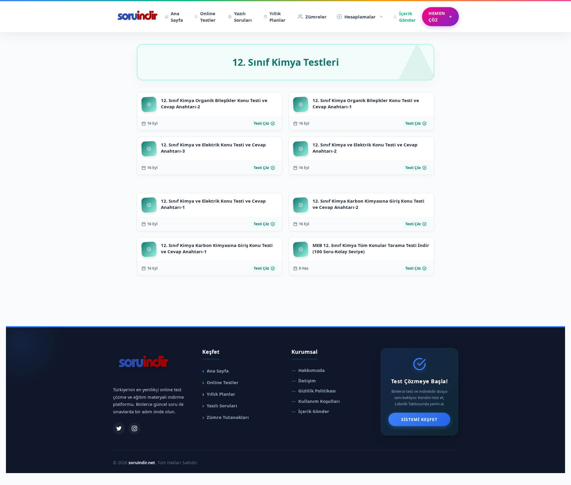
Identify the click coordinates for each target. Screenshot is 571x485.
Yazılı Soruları (243, 16)
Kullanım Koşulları (315, 401)
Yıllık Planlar (277, 16)
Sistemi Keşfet (419, 419)
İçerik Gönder (407, 16)
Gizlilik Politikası (313, 391)
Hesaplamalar (360, 17)
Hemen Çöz (437, 16)
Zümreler (316, 17)
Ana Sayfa (177, 16)
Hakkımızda (308, 370)
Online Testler (208, 16)
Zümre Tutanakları (225, 417)
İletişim (303, 381)
